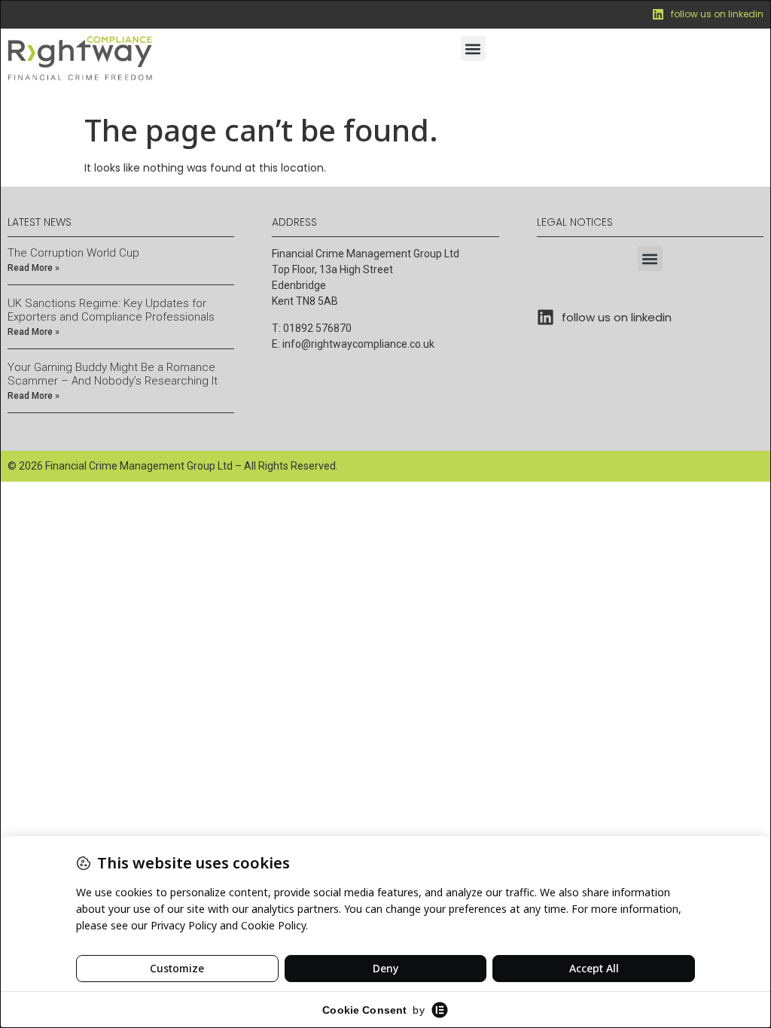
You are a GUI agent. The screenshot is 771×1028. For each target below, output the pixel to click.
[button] (473, 48)
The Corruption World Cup (73, 253)
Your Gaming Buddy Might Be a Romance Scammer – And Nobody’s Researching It (113, 374)
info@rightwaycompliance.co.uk (358, 344)
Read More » (33, 268)
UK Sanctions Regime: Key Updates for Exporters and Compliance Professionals (111, 310)
